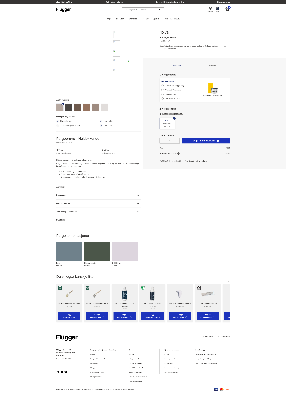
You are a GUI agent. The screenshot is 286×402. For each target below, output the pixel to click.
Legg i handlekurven (204, 140)
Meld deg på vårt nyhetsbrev (195, 161)
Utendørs (133, 19)
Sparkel (156, 19)
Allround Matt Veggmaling (174, 86)
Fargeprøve (169, 81)
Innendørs (120, 19)
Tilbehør (144, 19)
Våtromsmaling (170, 94)
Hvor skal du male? (172, 19)
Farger (108, 19)
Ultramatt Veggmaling (173, 90)
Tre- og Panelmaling (172, 98)
